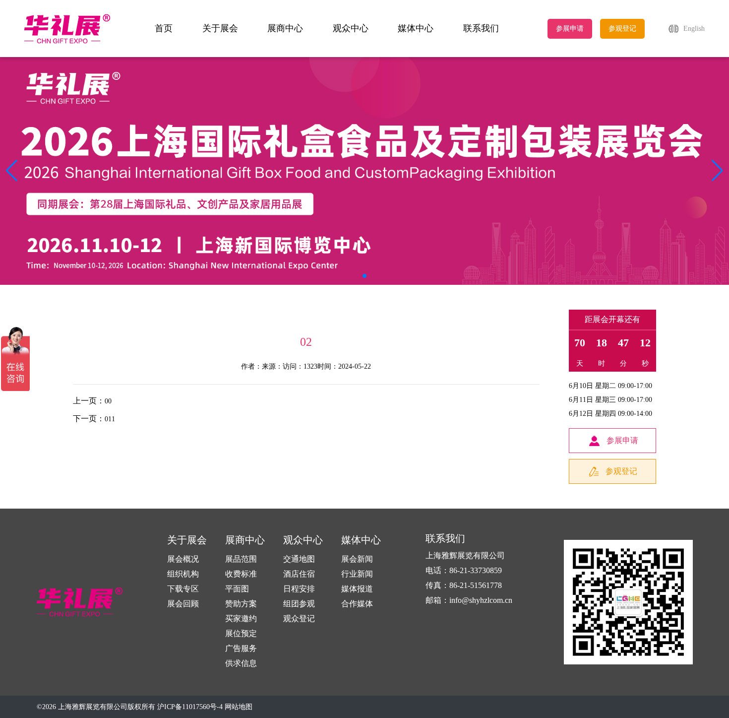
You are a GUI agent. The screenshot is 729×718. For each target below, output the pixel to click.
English (694, 28)
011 (110, 419)
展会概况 (183, 559)
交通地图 (299, 559)
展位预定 (241, 633)
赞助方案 (241, 603)
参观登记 (622, 28)
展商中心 (285, 28)
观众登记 (299, 618)
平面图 (237, 589)
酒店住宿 (299, 574)
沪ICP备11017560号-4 (190, 707)
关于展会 (220, 28)
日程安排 (299, 589)
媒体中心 (415, 28)
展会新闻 (357, 559)
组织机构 (183, 574)
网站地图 (238, 707)
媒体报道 (357, 589)
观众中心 (350, 28)
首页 (164, 28)
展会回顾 (183, 603)
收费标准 (241, 574)
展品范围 (241, 559)
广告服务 (241, 648)
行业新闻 (357, 574)
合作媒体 (357, 603)
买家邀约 (241, 618)
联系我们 (481, 28)
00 (108, 401)
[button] (717, 171)
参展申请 (570, 28)
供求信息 (241, 663)
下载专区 (183, 589)
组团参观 (299, 603)
